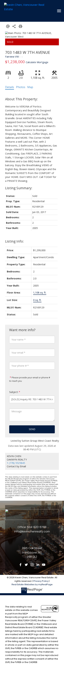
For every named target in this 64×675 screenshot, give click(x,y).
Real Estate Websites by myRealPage (32, 584)
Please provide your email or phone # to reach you (29, 379)
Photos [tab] (20, 87)
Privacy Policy (40, 581)
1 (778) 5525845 (16, 463)
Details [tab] (9, 87)
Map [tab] (30, 87)
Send (32, 429)
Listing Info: (14, 241)
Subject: (13, 392)
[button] (20, 564)
